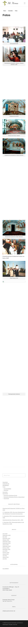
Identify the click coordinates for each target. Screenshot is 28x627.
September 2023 (7, 543)
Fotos (4, 486)
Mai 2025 (5, 536)
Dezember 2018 (6, 549)
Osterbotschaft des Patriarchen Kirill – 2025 (13, 520)
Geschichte (5, 493)
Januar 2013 (6, 554)
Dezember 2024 (6, 538)
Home (4, 10)
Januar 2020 (6, 544)
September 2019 (7, 546)
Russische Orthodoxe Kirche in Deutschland (14, 497)
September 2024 (7, 541)
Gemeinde (10, 10)
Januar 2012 (6, 557)
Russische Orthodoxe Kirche (10, 495)
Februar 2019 (6, 547)
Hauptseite (5, 482)
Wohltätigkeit (6, 485)
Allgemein (6, 568)
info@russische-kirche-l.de (9, 610)
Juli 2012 (5, 555)
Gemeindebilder (7, 488)
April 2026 (5, 533)
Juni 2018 (5, 551)
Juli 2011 (5, 558)
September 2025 (7, 535)
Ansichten (6, 490)
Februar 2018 (6, 552)
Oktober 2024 (6, 540)
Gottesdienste (6, 483)
